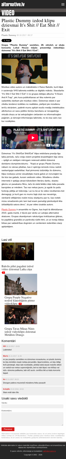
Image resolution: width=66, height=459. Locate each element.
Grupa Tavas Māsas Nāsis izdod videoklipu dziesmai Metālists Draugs (20, 332)
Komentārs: (7, 411)
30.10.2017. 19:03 (13, 346)
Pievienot (8, 429)
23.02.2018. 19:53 (17, 389)
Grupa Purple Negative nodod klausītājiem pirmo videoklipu (20, 300)
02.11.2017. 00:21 (12, 379)
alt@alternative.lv (49, 451)
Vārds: (4, 403)
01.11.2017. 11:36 (15, 356)
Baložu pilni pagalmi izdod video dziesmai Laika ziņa (17, 267)
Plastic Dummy (9, 209)
